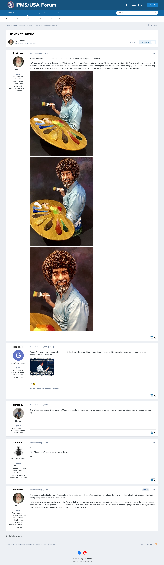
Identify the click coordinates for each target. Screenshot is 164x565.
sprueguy (18, 405)
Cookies (88, 559)
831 (19, 463)
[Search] (155, 13)
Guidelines (29, 19)
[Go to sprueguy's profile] (18, 413)
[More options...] (153, 53)
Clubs (19, 19)
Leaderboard (64, 19)
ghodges (18, 347)
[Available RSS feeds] (155, 544)
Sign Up (153, 5)
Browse (27, 13)
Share (133, 42)
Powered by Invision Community (82, 561)
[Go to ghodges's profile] (18, 355)
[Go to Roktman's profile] (11, 42)
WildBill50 (18, 442)
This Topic (146, 13)
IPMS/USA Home (14, 13)
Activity (37, 13)
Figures (33, 43)
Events (60, 13)
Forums (9, 19)
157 (19, 426)
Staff (39, 19)
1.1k (19, 74)
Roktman (21, 41)
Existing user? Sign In (135, 5)
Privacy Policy (77, 559)
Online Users (50, 19)
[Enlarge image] (61, 113)
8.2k (19, 368)
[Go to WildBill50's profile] (18, 451)
